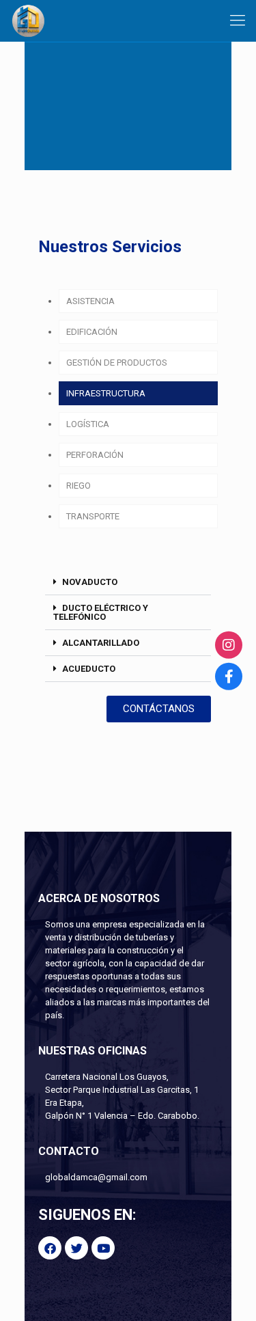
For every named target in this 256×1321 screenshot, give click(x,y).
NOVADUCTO (89, 582)
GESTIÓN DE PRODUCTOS (116, 362)
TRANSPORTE (92, 516)
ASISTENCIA (90, 301)
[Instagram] (228, 644)
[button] (128, 582)
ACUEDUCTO (88, 669)
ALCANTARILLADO (100, 643)
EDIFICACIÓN (91, 332)
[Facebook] (228, 676)
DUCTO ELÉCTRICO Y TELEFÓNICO (100, 612)
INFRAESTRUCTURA (105, 393)
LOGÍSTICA (87, 424)
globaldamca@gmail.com (96, 1177)
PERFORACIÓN (95, 455)
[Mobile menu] (237, 20)
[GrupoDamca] (28, 20)
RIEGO (78, 485)
